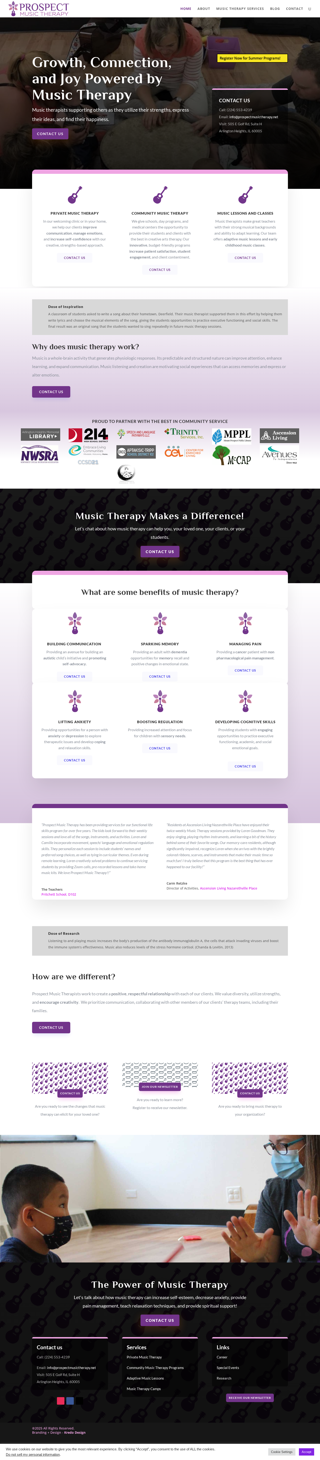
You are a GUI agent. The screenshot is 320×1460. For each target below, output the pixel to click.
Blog (275, 9)
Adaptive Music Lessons (145, 1378)
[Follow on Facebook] (70, 1401)
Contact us (50, 134)
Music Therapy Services (240, 9)
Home (185, 9)
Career (222, 1357)
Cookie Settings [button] (282, 1452)
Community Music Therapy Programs (155, 1367)
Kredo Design (75, 1432)
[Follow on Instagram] (60, 1401)
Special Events (228, 1367)
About (203, 9)
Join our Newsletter (160, 1086)
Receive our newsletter (250, 1397)
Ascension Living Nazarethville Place (228, 888)
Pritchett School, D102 (58, 894)
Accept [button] (306, 1452)
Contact (294, 9)
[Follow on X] (79, 1401)
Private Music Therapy (144, 1357)
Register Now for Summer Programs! (250, 58)
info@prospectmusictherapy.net (253, 117)
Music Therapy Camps (144, 1389)
